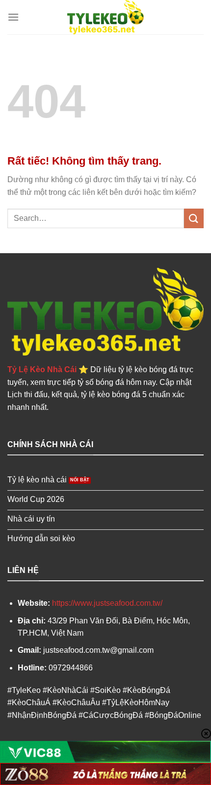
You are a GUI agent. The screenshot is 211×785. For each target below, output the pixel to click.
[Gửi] (194, 218)
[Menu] (13, 17)
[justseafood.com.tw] (105, 17)
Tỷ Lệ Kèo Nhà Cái (42, 369)
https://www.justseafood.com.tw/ (107, 603)
